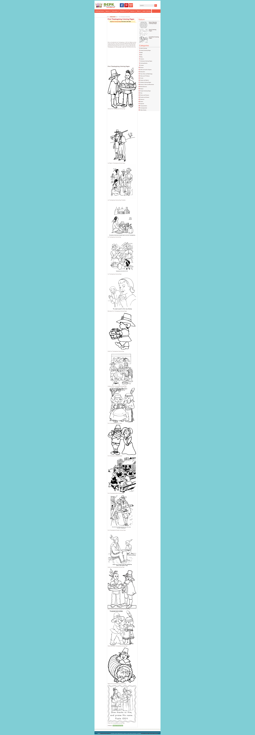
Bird (141, 54)
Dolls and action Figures (145, 69)
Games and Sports (144, 80)
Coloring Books (99, 11)
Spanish (142, 103)
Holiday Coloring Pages (114, 16)
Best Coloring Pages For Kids (105, 733)
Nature (107, 11)
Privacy (142, 733)
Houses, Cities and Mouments (147, 84)
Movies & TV (124, 11)
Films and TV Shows (145, 75)
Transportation (143, 105)
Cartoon (142, 58)
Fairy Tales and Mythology (146, 73)
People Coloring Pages (145, 90)
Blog (141, 56)
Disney (141, 67)
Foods (141, 78)
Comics (142, 65)
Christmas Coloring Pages (146, 61)
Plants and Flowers (144, 95)
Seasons (142, 99)
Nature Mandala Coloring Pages (153, 23)
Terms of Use (151, 733)
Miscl (138, 11)
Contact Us (156, 733)
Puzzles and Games (144, 97)
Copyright (146, 733)
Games (132, 11)
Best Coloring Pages (116, 21)
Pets (141, 93)
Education (115, 11)
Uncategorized (143, 107)
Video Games (143, 110)
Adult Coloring (146, 11)
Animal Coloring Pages (145, 50)
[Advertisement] (122, 32)
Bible (141, 52)
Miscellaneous (143, 86)
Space (141, 101)
